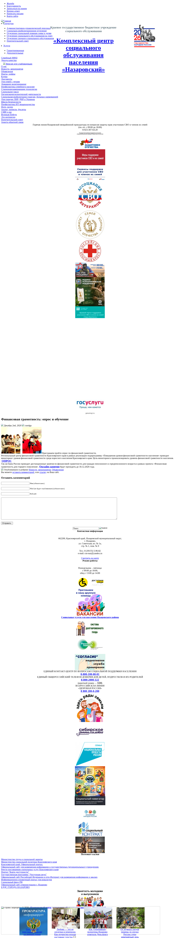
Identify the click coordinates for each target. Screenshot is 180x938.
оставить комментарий (23, 472)
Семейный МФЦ (9, 58)
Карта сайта (12, 16)
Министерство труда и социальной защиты (22, 859)
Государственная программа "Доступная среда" (24, 874)
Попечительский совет (18, 41)
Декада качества (9, 60)
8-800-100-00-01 (90, 674)
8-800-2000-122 (90, 679)
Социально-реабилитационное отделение (27, 31)
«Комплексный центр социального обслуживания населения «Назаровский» (83, 55)
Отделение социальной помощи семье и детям (29, 33)
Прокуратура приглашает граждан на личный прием (32, 932)
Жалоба (10, 3)
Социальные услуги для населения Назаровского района (90, 617)
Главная (7, 21)
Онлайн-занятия (49, 466)
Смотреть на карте (90, 558)
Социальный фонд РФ (12, 882)
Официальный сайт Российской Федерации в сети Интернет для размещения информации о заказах (49, 877)
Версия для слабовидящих (18, 64)
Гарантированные (15, 50)
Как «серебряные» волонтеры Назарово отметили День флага (97, 932)
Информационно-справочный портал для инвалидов (26, 879)
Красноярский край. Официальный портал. (22, 864)
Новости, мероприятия (40, 470)
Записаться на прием (17, 8)
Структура (8, 23)
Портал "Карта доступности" (15, 872)
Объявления (58, 470)
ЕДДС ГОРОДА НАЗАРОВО (15, 887)
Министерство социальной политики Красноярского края (29, 862)
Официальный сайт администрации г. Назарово (24, 885)
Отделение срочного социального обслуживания (30, 38)
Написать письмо (15, 13)
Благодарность (14, 6)
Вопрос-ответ (13, 11)
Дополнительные (15, 53)
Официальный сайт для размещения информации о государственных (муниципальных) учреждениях (50, 867)
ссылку (43, 472)
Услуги (6, 45)
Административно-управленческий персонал (28, 28)
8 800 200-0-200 (90, 691)
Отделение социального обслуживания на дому (30, 36)
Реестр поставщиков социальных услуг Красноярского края (29, 869)
